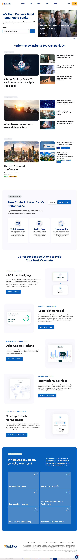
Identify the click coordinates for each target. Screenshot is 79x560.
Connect (55, 3)
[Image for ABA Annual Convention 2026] (47, 145)
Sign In (74, 3)
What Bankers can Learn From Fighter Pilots (18, 126)
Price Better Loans (10, 31)
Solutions (23, 3)
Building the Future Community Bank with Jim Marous (64, 112)
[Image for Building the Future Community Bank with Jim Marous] (47, 114)
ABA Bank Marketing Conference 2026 (63, 153)
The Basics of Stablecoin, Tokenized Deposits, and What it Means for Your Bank (65, 102)
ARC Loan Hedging (13, 291)
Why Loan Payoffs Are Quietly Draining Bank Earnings (65, 56)
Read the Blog (8, 51)
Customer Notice (71, 542)
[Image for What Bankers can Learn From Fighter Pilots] (21, 110)
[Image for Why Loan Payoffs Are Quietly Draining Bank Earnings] (47, 58)
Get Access (43, 33)
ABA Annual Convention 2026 (65, 142)
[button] (76, 551)
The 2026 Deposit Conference (14, 167)
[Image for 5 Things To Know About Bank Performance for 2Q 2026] (47, 69)
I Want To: (5, 27)
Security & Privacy (53, 542)
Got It (55, 558)
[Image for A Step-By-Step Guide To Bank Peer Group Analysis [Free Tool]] (21, 65)
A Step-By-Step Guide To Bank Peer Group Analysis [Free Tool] (19, 82)
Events (47, 3)
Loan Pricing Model (46, 327)
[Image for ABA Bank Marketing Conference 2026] (47, 156)
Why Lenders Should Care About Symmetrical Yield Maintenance (64, 78)
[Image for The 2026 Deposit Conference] (21, 152)
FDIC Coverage (63, 542)
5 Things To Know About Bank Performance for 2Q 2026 (65, 66)
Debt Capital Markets (14, 358)
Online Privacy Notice (35, 542)
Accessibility (45, 542)
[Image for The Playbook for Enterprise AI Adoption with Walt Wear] (47, 125)
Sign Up (68, 3)
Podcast (38, 3)
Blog (31, 3)
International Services (47, 395)
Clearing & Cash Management (17, 434)
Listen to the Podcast (10, 97)
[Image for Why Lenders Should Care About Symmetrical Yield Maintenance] (47, 80)
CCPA (28, 542)
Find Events (7, 138)
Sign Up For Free (64, 202)
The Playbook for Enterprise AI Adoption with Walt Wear (65, 122)
